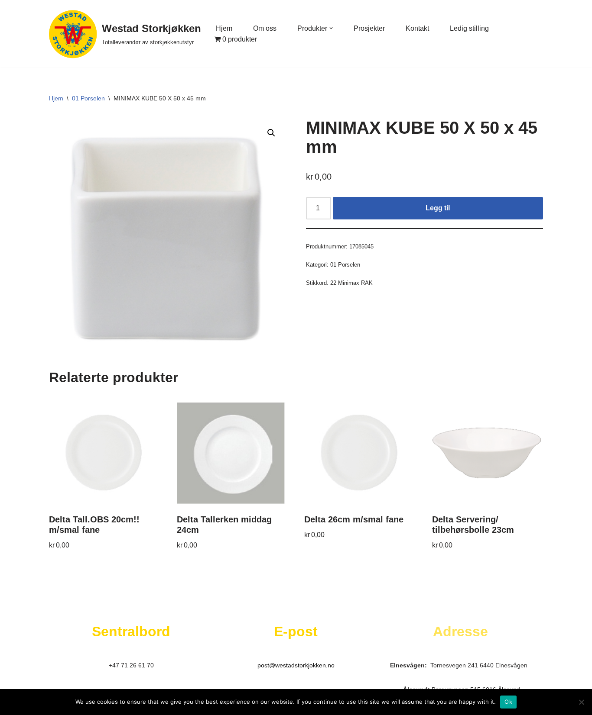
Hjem (224, 28)
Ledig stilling (469, 28)
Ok (508, 701)
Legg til (438, 208)
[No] (581, 702)
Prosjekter (369, 28)
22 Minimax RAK (351, 283)
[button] (331, 28)
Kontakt (417, 28)
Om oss (264, 28)
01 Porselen (88, 98)
